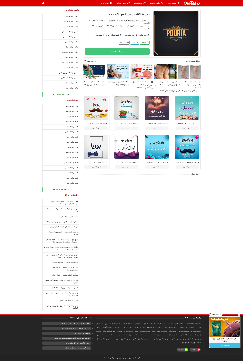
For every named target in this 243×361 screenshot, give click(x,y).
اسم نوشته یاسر (72, 173)
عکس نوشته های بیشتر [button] (61, 94)
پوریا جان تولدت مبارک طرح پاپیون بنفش (125, 162)
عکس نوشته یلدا (72, 16)
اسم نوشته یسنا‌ (72, 142)
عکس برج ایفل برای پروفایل (68, 300)
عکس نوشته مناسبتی (70, 37)
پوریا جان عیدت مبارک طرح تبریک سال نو (124, 123)
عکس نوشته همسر (71, 26)
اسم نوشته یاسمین (71, 163)
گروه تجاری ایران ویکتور (69, 217)
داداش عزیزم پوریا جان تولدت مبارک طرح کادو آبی (152, 162)
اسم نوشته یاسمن (71, 168)
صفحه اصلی (172, 3)
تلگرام (133, 42)
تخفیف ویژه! (225, 345)
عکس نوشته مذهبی (71, 57)
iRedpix (194, 350)
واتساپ (143, 42)
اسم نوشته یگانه (72, 122)
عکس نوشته (155, 3)
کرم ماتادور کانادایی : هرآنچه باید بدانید (64, 262)
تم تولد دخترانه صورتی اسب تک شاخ (65, 288)
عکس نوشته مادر (72, 67)
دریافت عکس (117, 51)
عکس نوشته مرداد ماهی (69, 52)
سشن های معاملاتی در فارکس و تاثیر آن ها (62, 222)
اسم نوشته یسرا (72, 147)
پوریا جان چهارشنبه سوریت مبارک (158, 123)
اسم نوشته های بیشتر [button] (60, 189)
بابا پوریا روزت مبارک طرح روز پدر (97, 123)
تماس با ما (104, 3)
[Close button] (239, 314)
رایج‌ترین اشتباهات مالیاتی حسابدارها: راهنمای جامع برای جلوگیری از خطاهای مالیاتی (62, 241)
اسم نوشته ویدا (72, 178)
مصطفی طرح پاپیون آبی (82, 333)
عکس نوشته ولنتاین (71, 21)
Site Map (181, 350)
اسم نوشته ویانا (72, 183)
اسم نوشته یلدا (72, 116)
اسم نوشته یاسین (71, 158)
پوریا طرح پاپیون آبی (101, 162)
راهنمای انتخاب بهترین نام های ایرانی (65, 275)
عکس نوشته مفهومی (70, 42)
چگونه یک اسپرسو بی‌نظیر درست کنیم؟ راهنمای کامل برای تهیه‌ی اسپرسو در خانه (61, 248)
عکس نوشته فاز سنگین (69, 78)
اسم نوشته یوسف (71, 111)
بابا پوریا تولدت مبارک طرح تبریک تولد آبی (185, 162)
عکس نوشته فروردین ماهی (68, 73)
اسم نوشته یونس (71, 106)
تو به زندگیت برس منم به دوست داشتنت (76, 328)
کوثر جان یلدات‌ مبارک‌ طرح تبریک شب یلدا (76, 323)
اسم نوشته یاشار (72, 152)
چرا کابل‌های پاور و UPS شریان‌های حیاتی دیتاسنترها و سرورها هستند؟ (64, 202)
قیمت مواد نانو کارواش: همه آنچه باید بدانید (62, 227)
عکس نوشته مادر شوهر (69, 62)
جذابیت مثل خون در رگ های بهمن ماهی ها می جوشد (72, 338)
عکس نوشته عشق (71, 88)
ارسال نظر (122, 42)
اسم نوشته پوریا (129, 35)
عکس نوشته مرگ (72, 47)
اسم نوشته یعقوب (71, 132)
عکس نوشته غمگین (71, 83)
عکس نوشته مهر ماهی (70, 32)
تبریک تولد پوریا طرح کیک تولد (188, 123)
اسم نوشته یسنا (72, 137)
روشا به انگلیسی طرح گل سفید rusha (78, 343)
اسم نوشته (138, 3)
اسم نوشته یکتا (72, 127)
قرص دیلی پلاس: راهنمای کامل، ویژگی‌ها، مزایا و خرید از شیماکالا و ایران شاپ (61, 256)
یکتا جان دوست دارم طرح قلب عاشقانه (77, 348)
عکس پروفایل (121, 3)
